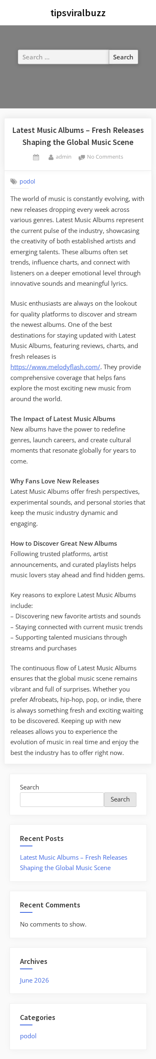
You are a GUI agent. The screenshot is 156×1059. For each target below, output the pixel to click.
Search (29, 787)
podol (27, 181)
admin (64, 156)
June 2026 (34, 980)
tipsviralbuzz (78, 12)
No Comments (105, 157)
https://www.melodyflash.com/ (55, 367)
